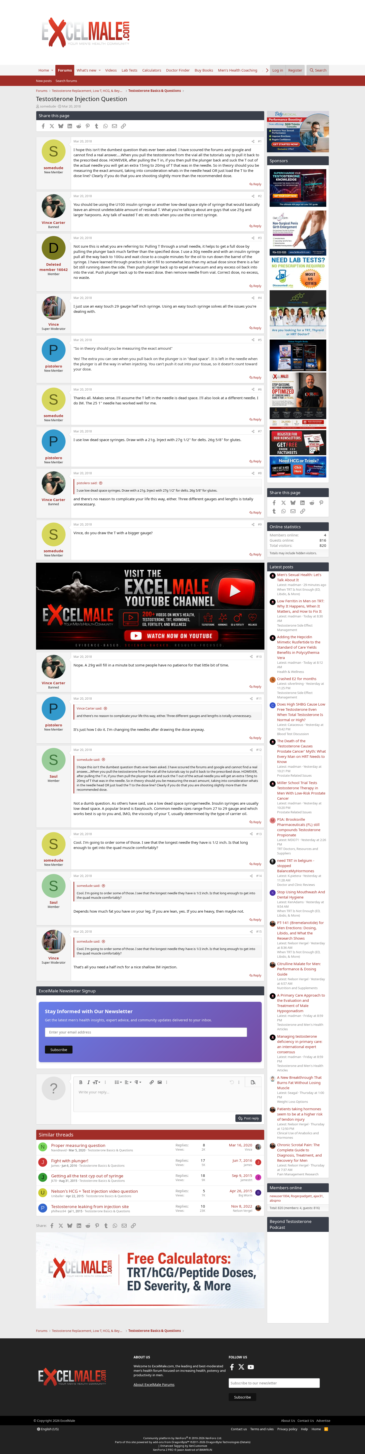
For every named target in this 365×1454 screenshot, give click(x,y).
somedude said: (88, 759)
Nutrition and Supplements (297, 988)
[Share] (253, 141)
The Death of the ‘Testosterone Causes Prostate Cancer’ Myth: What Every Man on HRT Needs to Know (301, 751)
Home (43, 70)
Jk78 (54, 1181)
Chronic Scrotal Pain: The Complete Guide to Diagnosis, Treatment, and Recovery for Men (299, 1152)
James (55, 1165)
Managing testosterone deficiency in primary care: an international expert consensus (299, 1044)
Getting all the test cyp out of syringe (87, 1176)
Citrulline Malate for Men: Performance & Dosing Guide (299, 969)
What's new (86, 70)
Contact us (239, 1429)
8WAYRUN (205, 1450)
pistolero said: (87, 483)
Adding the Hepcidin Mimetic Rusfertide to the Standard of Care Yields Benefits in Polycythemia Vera (298, 647)
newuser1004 (279, 1196)
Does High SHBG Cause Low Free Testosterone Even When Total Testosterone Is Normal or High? (301, 712)
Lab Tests (129, 70)
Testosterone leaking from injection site (90, 1206)
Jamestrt (246, 1180)
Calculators (151, 70)
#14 (259, 876)
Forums (65, 70)
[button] (52, 70)
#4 (260, 298)
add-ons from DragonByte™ (171, 1442)
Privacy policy (287, 1429)
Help (304, 1429)
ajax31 (318, 1196)
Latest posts (281, 567)
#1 (260, 141)
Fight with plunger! (69, 1160)
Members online (286, 1187)
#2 (260, 196)
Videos (111, 70)
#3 (260, 238)
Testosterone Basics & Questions (110, 1150)
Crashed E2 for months (296, 678)
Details (245, 1442)
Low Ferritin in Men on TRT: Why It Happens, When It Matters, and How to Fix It (300, 606)
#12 (259, 750)
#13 (259, 834)
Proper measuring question (78, 1145)
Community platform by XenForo (182, 1438)
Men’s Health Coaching (237, 70)
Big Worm (245, 1195)
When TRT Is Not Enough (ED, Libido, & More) (298, 591)
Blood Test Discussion (293, 734)
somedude (48, 106)
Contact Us (305, 1420)
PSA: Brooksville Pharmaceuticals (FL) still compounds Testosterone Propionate (298, 827)
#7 (260, 431)
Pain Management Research (298, 1174)
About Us (288, 1420)
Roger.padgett (301, 1196)
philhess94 (58, 1211)
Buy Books (204, 70)
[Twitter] (241, 1368)
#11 (259, 698)
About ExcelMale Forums (154, 1384)
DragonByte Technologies (222, 1442)
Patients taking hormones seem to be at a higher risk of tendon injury (300, 1114)
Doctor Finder (178, 70)
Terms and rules (262, 1429)
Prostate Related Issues (294, 775)
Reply (257, 184)
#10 (259, 657)
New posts (44, 81)
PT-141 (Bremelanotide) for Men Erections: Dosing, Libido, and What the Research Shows (300, 930)
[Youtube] (251, 1368)
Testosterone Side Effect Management (295, 627)
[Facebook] (232, 1368)
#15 (259, 931)
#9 (260, 524)
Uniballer (57, 1196)
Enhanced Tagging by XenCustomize (183, 1446)
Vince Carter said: (89, 708)
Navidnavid (59, 1150)
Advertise (323, 1420)
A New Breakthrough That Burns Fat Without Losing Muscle (299, 1082)
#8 (260, 473)
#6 (260, 389)
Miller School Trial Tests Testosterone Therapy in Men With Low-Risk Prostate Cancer (301, 790)
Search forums (66, 81)
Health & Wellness (290, 671)
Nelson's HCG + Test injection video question (94, 1191)
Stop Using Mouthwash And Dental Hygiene (301, 894)
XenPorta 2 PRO (163, 1450)
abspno (275, 1200)
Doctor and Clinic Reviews (296, 884)
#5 (260, 340)
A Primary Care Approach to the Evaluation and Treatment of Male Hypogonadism (301, 1003)
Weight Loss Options (292, 1101)
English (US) (49, 1429)
